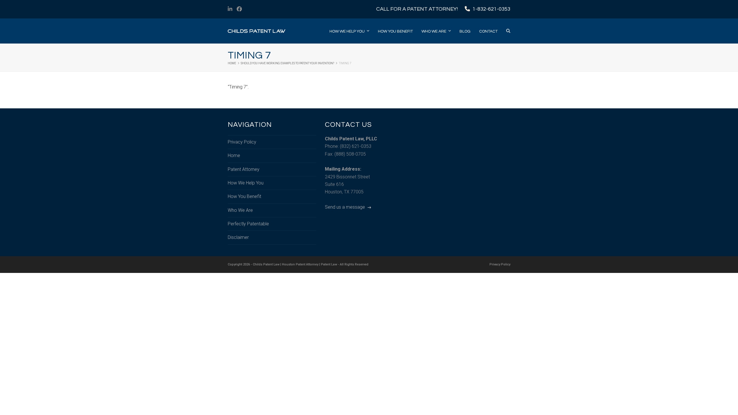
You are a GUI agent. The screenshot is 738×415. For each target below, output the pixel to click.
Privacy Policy (242, 142)
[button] (508, 31)
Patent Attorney (243, 169)
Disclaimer (238, 237)
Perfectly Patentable (248, 224)
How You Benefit (244, 196)
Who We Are (240, 210)
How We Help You (245, 183)
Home (234, 155)
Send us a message (345, 207)
